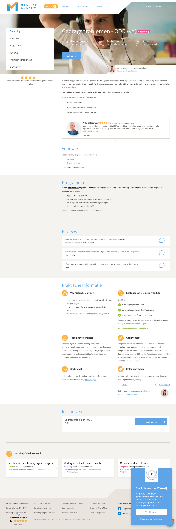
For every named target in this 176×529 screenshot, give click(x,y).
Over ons (65, 6)
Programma (15, 45)
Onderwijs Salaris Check (99, 508)
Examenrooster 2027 (69, 512)
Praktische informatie (20, 59)
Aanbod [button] (49, 6)
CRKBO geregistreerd (97, 512)
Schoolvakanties (68, 508)
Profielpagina (90, 379)
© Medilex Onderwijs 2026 (81, 519)
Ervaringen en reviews (42, 503)
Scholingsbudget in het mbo (44, 512)
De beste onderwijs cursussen (72, 503)
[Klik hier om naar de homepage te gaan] (24, 7)
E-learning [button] (101, 6)
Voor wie (14, 38)
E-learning (14, 31)
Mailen (125, 385)
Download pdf (164, 385)
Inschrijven (15, 67)
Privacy (54, 519)
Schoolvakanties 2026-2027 (16, 508)
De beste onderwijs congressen (17, 503)
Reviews (13, 52)
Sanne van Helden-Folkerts (127, 71)
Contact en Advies (81, 6)
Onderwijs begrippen (97, 503)
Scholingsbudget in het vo (43, 508)
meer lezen (87, 135)
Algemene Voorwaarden (41, 519)
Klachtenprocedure (65, 519)
